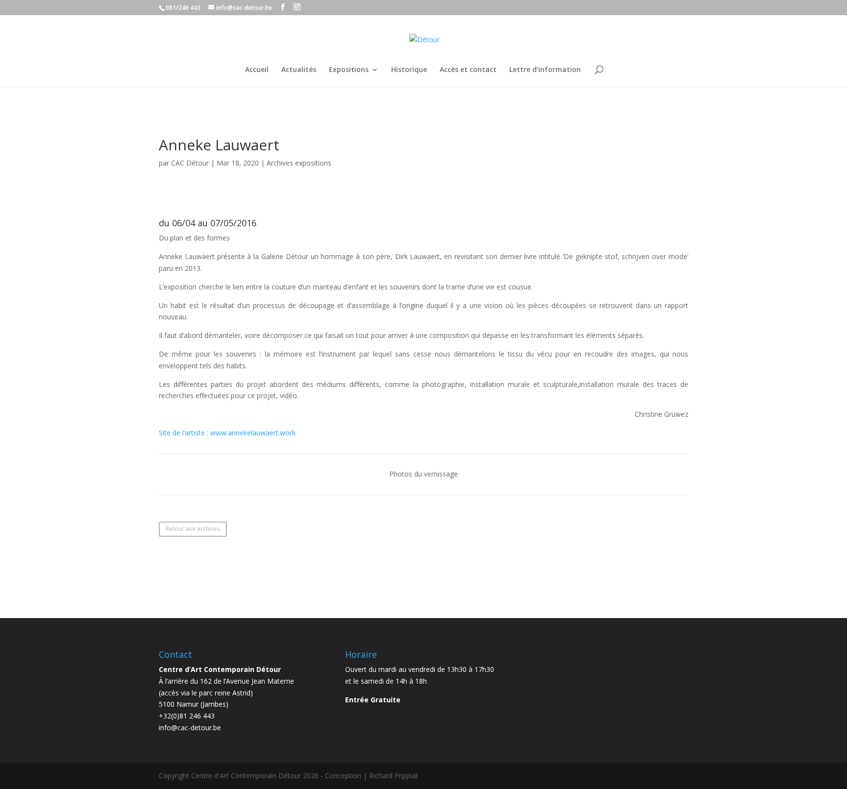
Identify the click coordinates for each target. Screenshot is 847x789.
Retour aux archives (193, 529)
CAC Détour (190, 162)
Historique (409, 70)
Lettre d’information (545, 70)
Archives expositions (299, 162)
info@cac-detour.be (190, 727)
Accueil (257, 70)
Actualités (298, 70)
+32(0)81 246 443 (187, 715)
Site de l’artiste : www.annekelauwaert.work (227, 432)
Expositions (349, 70)
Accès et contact (468, 70)
